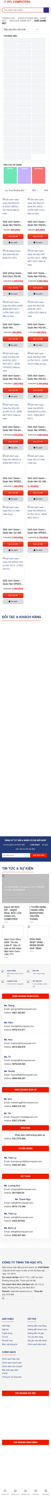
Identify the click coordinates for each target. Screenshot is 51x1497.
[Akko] (24, 40)
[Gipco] (10, 75)
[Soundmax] (24, 139)
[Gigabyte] (38, 69)
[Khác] (24, 93)
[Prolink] (38, 127)
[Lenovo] (38, 98)
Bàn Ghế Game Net (20, 20)
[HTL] (10, 87)
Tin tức (5, 1336)
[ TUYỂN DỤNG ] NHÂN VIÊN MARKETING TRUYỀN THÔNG (38, 912)
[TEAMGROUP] (38, 139)
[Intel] (10, 93)
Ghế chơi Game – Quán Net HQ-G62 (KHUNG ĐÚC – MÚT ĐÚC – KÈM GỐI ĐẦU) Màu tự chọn (12, 377)
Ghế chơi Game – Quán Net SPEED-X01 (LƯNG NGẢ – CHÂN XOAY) (12, 582)
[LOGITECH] (38, 104)
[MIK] (10, 116)
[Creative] (24, 58)
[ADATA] (10, 40)
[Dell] (10, 63)
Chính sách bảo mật (10, 1358)
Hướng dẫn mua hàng (37, 1325)
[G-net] (24, 69)
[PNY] (24, 127)
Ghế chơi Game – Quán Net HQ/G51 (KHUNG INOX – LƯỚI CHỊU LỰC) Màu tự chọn (37, 223)
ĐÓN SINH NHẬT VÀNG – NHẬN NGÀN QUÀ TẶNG (37, 944)
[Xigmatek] (10, 157)
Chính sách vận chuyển (12, 1366)
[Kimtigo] (38, 93)
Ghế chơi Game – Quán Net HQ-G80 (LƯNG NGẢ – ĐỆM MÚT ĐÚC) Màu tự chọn (37, 274)
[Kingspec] (10, 98)
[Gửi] (46, 10)
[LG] (24, 104)
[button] (4, 3)
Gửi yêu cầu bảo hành (37, 1340)
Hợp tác (5, 1329)
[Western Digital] (24, 151)
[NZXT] (38, 116)
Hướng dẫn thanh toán (37, 1329)
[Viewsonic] (10, 151)
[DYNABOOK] (24, 63)
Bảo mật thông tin (9, 1344)
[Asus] (10, 52)
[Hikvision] (10, 81)
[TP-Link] (38, 145)
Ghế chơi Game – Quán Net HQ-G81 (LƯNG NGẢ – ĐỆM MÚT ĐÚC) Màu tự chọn (12, 428)
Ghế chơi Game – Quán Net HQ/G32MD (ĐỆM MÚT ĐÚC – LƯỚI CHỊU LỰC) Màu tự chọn (13, 326)
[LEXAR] (10, 104)
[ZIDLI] (24, 157)
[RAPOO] (10, 133)
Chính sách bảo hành (37, 1344)
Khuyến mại (7, 1340)
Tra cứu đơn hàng (35, 1336)
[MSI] (24, 116)
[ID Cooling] (24, 87)
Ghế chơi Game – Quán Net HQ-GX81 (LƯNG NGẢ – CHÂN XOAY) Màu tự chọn (38, 377)
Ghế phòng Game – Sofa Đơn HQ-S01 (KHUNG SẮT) (13, 274)
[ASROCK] (38, 46)
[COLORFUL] (24, 52)
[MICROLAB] (24, 110)
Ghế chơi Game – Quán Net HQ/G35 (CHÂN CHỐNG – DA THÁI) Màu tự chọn (12, 223)
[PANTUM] (10, 122)
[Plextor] (10, 127)
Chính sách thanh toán (12, 1362)
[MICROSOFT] (38, 110)
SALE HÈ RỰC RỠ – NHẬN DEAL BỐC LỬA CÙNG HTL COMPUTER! (12, 912)
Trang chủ (8, 18)
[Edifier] (38, 63)
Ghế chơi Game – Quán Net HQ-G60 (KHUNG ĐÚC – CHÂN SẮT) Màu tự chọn (38, 326)
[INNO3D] (38, 87)
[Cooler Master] (38, 52)
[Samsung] (24, 133)
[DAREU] (38, 58)
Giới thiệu (6, 1325)
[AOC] (24, 46)
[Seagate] (38, 133)
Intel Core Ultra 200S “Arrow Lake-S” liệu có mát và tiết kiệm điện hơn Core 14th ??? (12, 947)
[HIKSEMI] (38, 75)
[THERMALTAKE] (10, 145)
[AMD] (38, 40)
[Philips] (24, 122)
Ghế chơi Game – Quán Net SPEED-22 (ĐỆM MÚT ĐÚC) (12, 479)
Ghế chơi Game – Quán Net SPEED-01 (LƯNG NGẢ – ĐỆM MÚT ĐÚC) (37, 531)
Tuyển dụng (7, 1333)
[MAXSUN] (10, 110)
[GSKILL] (24, 75)
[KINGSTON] (24, 98)
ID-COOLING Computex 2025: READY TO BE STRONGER (25, 889)
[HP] (38, 81)
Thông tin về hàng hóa (11, 1376)
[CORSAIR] (10, 58)
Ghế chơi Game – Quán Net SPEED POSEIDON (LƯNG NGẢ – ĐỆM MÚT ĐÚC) (38, 428)
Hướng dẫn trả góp (36, 1333)
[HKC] (24, 81)
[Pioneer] (38, 122)
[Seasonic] (10, 139)
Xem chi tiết (13, 236)
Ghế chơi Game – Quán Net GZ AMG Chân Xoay (13, 531)
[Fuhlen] (10, 69)
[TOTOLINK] (24, 145)
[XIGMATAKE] (38, 151)
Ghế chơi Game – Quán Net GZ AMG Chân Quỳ (37, 479)
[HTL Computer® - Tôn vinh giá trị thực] (17, 3)
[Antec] (10, 46)
